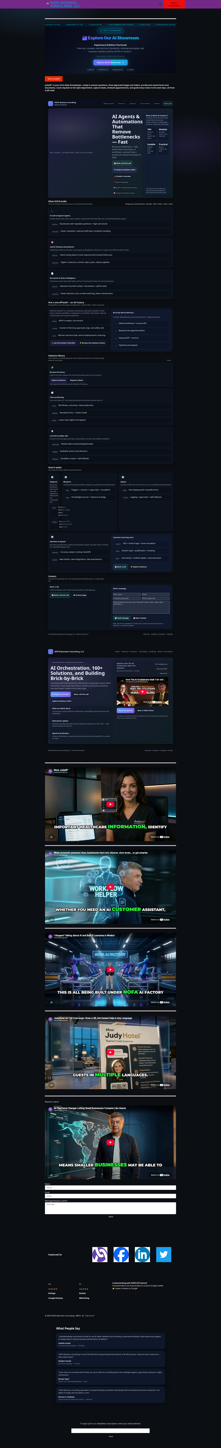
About (169, 360)
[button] (160, 4)
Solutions (132, 103)
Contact (157, 103)
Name (47, 1184)
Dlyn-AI (91, 69)
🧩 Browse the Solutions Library (92, 343)
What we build (108, 103)
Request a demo (76, 380)
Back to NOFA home (146, 710)
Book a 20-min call (81, 694)
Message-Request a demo (56, 1200)
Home (117, 651)
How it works (145, 103)
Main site (146, 634)
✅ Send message (122, 618)
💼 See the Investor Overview (63, 343)
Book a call (167, 103)
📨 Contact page (79, 595)
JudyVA (131, 69)
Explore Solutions (58, 380)
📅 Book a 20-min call (122, 163)
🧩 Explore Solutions (138, 567)
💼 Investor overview (122, 176)
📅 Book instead (139, 618)
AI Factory (121, 103)
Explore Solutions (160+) (61, 701)
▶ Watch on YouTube (60, 694)
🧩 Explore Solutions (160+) (124, 170)
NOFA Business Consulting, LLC (65, 4)
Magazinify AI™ (118, 69)
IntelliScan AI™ (103, 69)
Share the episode (125, 710)
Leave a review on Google (126, 1288)
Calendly (170, 634)
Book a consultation (165, 651)
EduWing (152, 651)
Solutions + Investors (158, 634)
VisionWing (143, 651)
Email (47, 1192)
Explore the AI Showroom (109, 62)
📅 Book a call (120, 567)
